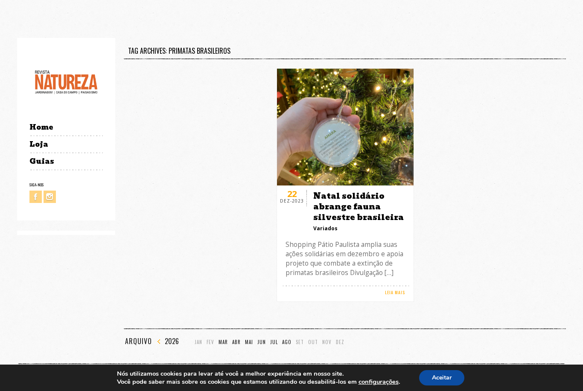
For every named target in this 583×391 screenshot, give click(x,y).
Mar (223, 342)
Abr (236, 342)
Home (41, 127)
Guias (41, 161)
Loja (38, 144)
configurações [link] (379, 381)
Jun (261, 342)
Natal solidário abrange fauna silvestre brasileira (358, 206)
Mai (249, 342)
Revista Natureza (66, 81)
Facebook (35, 197)
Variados (325, 228)
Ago (287, 342)
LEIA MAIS (395, 292)
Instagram (50, 197)
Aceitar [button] (442, 378)
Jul (274, 342)
